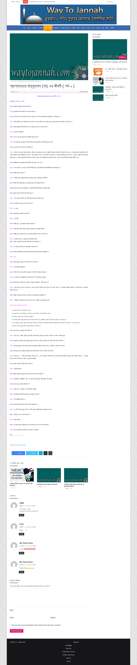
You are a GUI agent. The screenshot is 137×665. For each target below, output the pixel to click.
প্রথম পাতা (68, 658)
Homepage (68, 645)
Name (12, 610)
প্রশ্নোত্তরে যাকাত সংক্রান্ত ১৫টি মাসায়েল (47, 484)
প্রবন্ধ (28, 28)
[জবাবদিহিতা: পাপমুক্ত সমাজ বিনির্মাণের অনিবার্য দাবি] (98, 89)
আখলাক (83, 28)
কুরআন (98, 28)
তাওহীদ (40, 28)
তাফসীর (73, 28)
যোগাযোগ (68, 661)
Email (12, 617)
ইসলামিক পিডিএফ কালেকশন (68, 652)
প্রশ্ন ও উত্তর (48, 28)
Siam (21, 524)
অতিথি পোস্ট (68, 648)
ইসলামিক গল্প (56, 28)
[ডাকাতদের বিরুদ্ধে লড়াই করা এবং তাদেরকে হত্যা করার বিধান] (22, 475)
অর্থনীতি (112, 28)
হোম (24, 28)
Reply (21, 515)
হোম (12, 81)
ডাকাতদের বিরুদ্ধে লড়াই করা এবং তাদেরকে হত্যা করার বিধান (42, 1)
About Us (76, 642)
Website (53, 617)
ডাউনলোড (34, 28)
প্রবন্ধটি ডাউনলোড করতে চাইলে (18, 445)
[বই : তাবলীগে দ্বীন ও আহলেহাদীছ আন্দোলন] (98, 72)
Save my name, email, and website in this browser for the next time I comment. (36, 625)
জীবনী (107, 28)
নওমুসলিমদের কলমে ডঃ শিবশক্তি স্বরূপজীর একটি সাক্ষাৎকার (110, 62)
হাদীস (78, 28)
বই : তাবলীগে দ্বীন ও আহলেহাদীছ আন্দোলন (116, 69)
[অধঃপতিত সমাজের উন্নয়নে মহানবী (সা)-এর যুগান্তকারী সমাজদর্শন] (76, 475)
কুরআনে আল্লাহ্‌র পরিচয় (111, 95)
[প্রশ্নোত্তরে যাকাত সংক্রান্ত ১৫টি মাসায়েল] (49, 475)
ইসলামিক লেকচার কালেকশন (69, 655)
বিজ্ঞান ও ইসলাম (66, 28)
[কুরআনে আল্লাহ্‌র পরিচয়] (98, 97)
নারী (103, 28)
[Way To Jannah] (68, 14)
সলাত (93, 28)
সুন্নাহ (88, 28)
